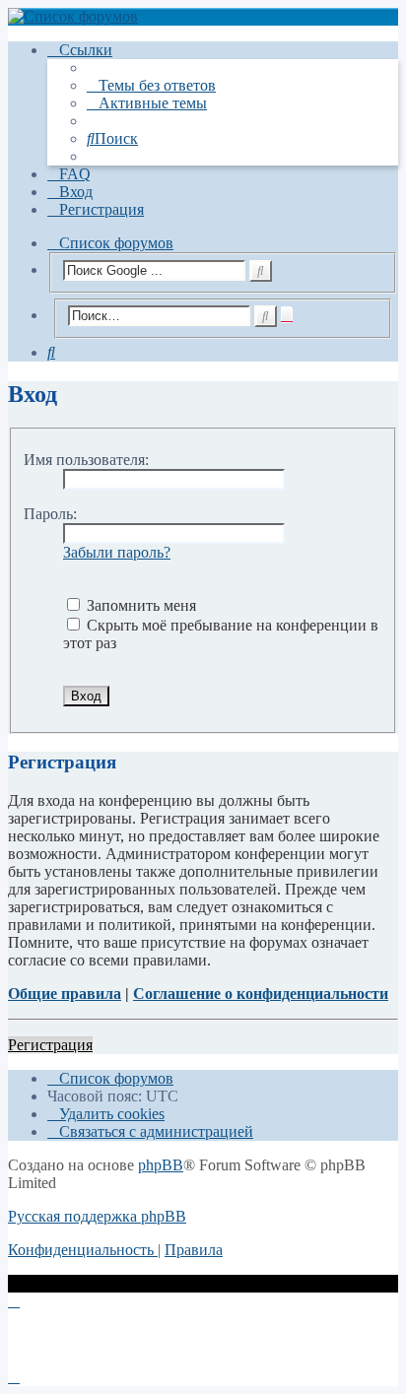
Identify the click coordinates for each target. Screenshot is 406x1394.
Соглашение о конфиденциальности (260, 993)
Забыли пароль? (116, 552)
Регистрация (50, 1044)
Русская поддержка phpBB (97, 1216)
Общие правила (64, 993)
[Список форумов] (203, 17)
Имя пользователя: (86, 459)
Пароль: (50, 513)
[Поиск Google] (260, 271)
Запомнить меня (139, 605)
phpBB (160, 1165)
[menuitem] (151, 85)
